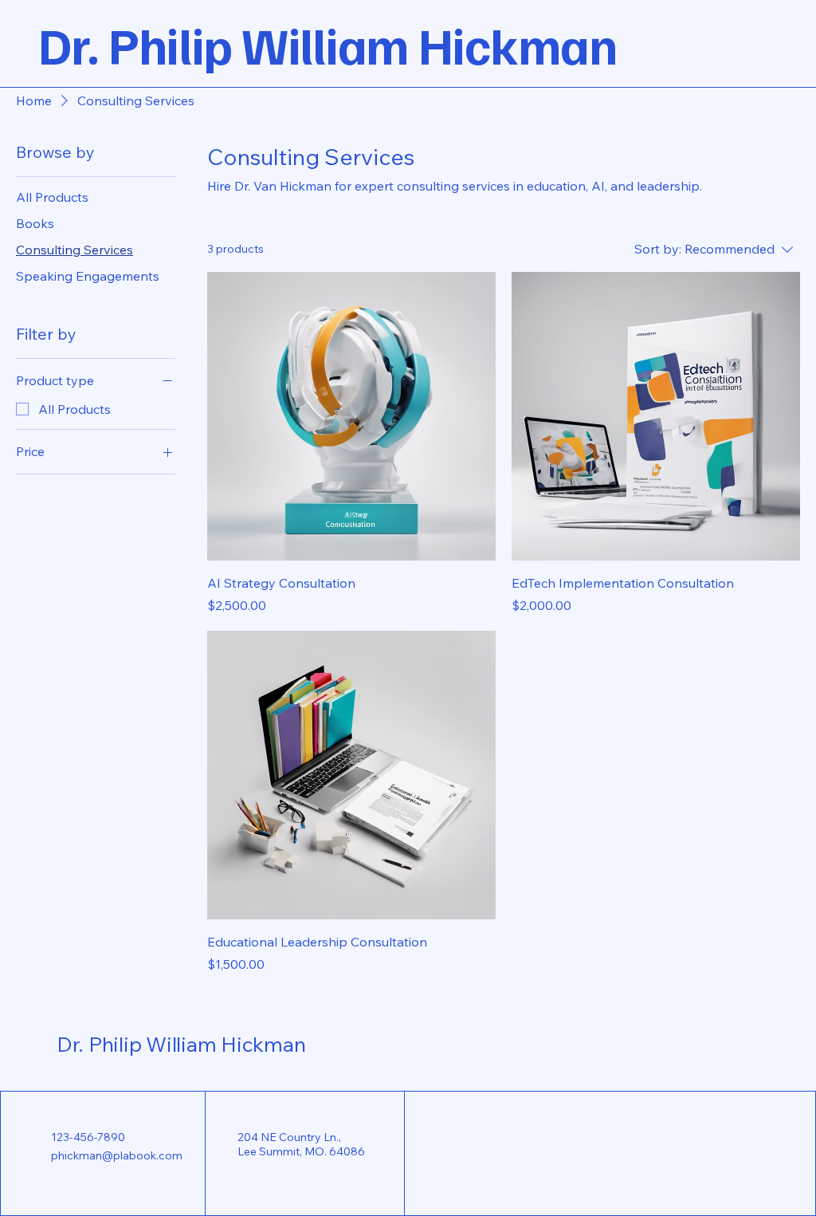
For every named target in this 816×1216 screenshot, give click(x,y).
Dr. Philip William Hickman (181, 1044)
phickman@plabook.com (116, 1155)
